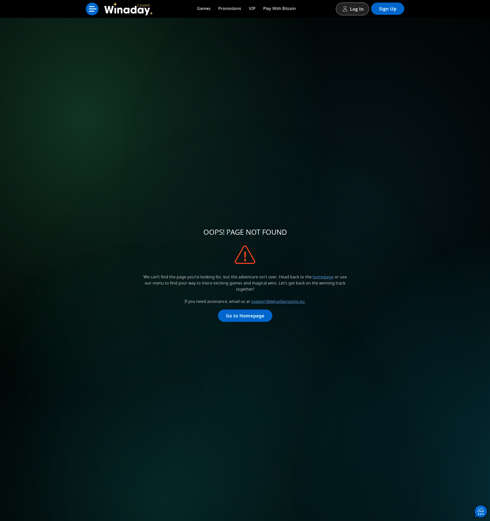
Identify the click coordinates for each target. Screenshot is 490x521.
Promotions (229, 8)
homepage (323, 277)
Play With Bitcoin (279, 8)
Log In (357, 9)
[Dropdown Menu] (92, 9)
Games (204, 8)
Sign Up (387, 9)
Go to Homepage (245, 316)
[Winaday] (130, 10)
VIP (252, 8)
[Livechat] (481, 512)
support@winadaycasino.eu (277, 301)
